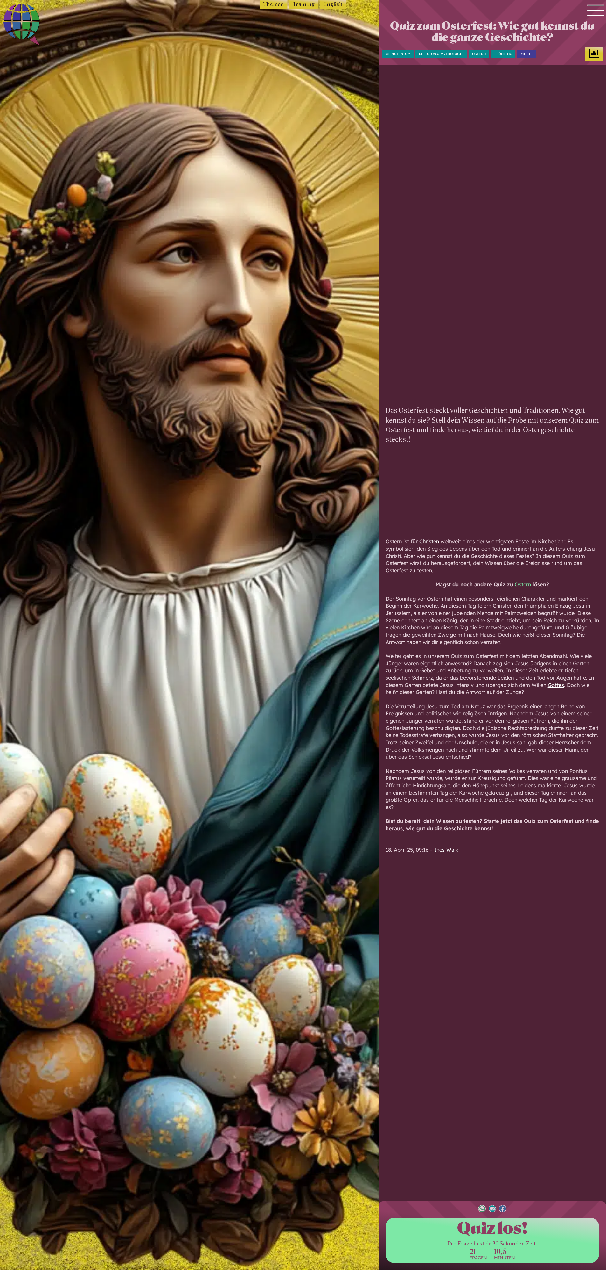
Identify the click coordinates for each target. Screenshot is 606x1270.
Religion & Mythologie (441, 54)
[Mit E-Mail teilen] (492, 1209)
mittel (527, 54)
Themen (273, 4)
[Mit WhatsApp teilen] (481, 1209)
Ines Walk (446, 850)
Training (304, 4)
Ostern (479, 54)
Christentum (398, 54)
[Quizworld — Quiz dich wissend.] (35, 25)
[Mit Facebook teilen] (502, 1209)
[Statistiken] (594, 54)
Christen (429, 541)
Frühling (503, 54)
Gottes (556, 685)
